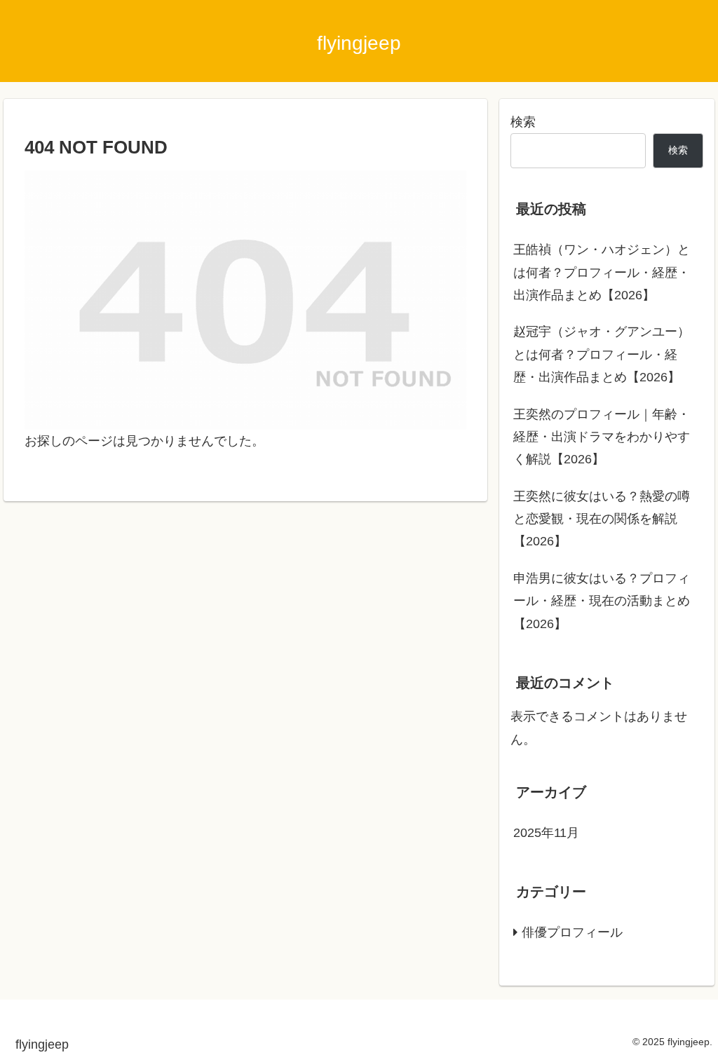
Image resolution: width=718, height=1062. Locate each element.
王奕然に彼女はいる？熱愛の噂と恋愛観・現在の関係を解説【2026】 (601, 519)
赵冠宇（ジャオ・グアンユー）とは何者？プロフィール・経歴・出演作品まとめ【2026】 (601, 354)
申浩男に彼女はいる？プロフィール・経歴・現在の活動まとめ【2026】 (601, 601)
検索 (523, 122)
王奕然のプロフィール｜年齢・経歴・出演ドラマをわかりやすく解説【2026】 (601, 437)
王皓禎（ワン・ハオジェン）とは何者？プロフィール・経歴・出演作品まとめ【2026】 (601, 272)
